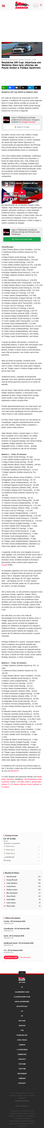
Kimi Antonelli (11, 876)
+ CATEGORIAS (22, 1049)
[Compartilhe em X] (24, 87)
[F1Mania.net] (22, 5)
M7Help (20, 782)
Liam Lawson (11, 903)
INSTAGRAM (22, 1073)
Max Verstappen (12, 893)
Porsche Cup (22, 1035)
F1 (22, 987)
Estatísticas (22, 1006)
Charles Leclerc (12, 889)
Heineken (10, 779)
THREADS (22, 1078)
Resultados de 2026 (11, 957)
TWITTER (22, 1069)
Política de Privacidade (22, 1100)
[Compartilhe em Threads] (37, 87)
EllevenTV (14, 771)
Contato (22, 1059)
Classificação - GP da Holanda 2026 (16, 928)
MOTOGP (22, 1021)
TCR (22, 1030)
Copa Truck (22, 1040)
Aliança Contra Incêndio (29, 784)
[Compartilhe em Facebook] (11, 87)
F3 (22, 1016)
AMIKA (27, 782)
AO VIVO (22, 982)
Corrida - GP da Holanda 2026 (14, 921)
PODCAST (22, 1083)
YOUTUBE (22, 1064)
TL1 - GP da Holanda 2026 (13, 950)
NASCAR (22, 1025)
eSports (5, 57)
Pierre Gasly (11, 906)
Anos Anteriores (22, 1001)
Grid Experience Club (33, 779)
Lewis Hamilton (12, 883)
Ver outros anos (25, 957)
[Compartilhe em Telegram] (31, 87)
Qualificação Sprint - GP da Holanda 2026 (18, 943)
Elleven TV (6, 784)
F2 (22, 1011)
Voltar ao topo (22, 973)
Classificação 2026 (22, 997)
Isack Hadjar (11, 899)
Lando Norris (11, 886)
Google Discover (28, 122)
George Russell (12, 880)
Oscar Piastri (11, 896)
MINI (3, 779)
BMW (39, 777)
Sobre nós (22, 1054)
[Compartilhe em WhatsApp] (5, 87)
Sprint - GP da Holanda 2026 (14, 936)
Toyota (4, 565)
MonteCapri (36, 782)
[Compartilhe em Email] (18, 87)
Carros (22, 1045)
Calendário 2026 (22, 992)
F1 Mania (15, 784)
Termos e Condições (22, 1105)
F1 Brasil (5, 787)
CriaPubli (5, 782)
